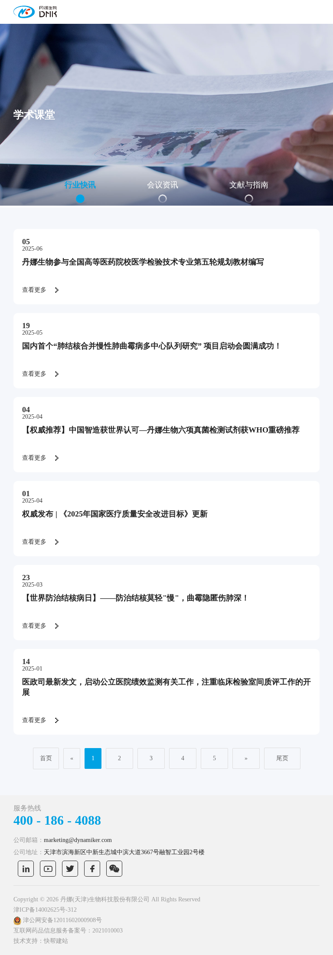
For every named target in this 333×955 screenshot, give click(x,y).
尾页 (282, 758)
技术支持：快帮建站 (40, 941)
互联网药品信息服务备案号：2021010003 (68, 930)
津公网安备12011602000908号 (61, 920)
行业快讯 (80, 185)
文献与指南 (248, 185)
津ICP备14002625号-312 (45, 910)
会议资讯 (162, 185)
